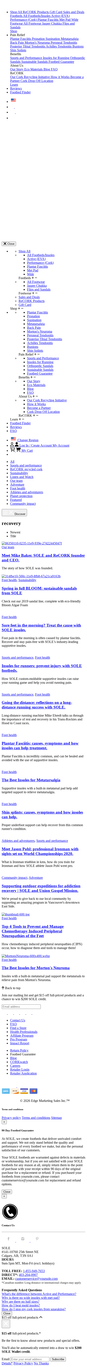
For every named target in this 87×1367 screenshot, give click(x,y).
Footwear (16, 23)
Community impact (23, 503)
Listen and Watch (21, 477)
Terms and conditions (36, 1117)
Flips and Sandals (38, 289)
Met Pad (65, 19)
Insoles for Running (56, 58)
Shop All (16, 12)
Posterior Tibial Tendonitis (28, 46)
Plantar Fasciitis (48, 19)
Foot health (17, 488)
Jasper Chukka (52, 23)
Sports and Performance (26, 58)
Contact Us (17, 1020)
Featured (16, 500)
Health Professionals (23, 1032)
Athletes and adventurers (26, 492)
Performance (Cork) (24, 19)
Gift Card (56, 12)
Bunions (78, 46)
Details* (7, 1363)
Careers (15, 1065)
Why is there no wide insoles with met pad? (31, 1297)
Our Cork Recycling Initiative (30, 77)
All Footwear (32, 23)
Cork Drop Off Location (36, 81)
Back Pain (17, 42)
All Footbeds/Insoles (37, 16)
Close (6, 1191)
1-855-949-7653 (34, 1271)
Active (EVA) (60, 16)
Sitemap (56, 1117)
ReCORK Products (36, 12)
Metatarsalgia (70, 39)
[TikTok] (23, 1013)
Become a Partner (39, 408)
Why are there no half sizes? (20, 1301)
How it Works (60, 77)
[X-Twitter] (17, 1013)
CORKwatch (19, 1062)
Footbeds (16, 16)
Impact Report (19, 1043)
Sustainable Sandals (35, 61)
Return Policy (19, 1050)
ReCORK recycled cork (26, 469)
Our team (16, 480)
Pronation (39, 39)
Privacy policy (11, 1117)
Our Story (17, 69)
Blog (47, 69)
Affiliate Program (21, 1035)
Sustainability (19, 473)
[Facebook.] (9, 1241)
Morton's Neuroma (38, 42)
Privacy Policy (23, 1363)
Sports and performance (26, 465)
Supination (53, 39)
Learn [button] (14, 84)
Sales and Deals (73, 12)
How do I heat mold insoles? (21, 1305)
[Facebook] (11, 1013)
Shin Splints (18, 50)
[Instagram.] (23, 1241)
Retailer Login (19, 1069)
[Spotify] (29, 1013)
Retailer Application (23, 1073)
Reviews (16, 88)
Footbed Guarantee (61, 61)
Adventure (17, 484)
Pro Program (18, 1039)
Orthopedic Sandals (40, 366)
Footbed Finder (20, 92)
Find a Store (18, 1028)
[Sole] (13, 5)
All (12, 461)
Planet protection (21, 496)
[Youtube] (35, 1013)
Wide (74, 19)
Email (6, 1359)
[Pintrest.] (37, 1241)
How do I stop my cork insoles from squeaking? (34, 1309)
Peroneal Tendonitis (64, 42)
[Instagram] (5, 1013)
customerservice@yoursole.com (36, 1278)
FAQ (54, 69)
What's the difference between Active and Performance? (39, 1294)
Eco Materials (34, 69)
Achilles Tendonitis (59, 46)
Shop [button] (13, 31)
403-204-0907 (28, 1275)
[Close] (6, 1323)
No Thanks (41, 1363)
